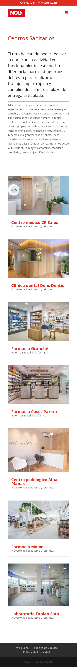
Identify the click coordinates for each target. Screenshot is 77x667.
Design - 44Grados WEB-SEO (38, 662)
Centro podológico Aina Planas (34, 481)
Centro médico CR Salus (34, 222)
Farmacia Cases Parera (34, 411)
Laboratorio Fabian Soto (35, 613)
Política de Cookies (45, 648)
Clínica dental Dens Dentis (37, 285)
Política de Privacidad (36, 652)
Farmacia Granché (29, 348)
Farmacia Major (27, 546)
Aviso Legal (22, 648)
